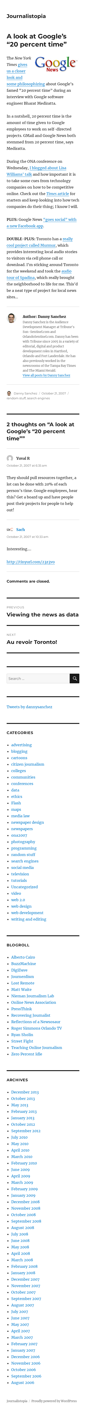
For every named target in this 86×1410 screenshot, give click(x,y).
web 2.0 (18, 900)
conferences (22, 783)
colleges (18, 770)
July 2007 (19, 1311)
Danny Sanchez (25, 393)
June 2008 (20, 1240)
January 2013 (22, 1118)
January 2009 (23, 1195)
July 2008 (19, 1234)
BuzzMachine (23, 963)
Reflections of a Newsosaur (35, 1021)
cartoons (19, 757)
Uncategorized (24, 887)
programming (24, 848)
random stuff (16, 398)
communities (23, 777)
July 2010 (19, 1137)
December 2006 (25, 1356)
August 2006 (22, 1382)
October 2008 (23, 1214)
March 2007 (22, 1337)
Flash (16, 803)
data (15, 790)
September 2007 (26, 1298)
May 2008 (20, 1247)
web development (27, 912)
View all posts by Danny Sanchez (46, 375)
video (16, 893)
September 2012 (26, 1131)
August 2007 (22, 1305)
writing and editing (28, 919)
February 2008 (24, 1266)
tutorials (19, 880)
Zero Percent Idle (26, 1054)
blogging (19, 751)
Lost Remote (22, 983)
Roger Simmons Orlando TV (36, 1028)
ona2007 (19, 835)
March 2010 (21, 1156)
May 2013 (19, 1105)
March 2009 (22, 1182)
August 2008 (22, 1227)
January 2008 (23, 1273)
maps (16, 809)
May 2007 (20, 1324)
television (20, 874)
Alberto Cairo (23, 957)
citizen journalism (27, 764)
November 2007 (25, 1285)
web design (21, 906)
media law (20, 816)
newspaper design (27, 822)
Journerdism (22, 976)
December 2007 (25, 1279)
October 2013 (23, 1098)
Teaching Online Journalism (36, 1047)
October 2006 (23, 1369)
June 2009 (20, 1169)
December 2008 (25, 1202)
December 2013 (25, 1092)
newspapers (22, 828)
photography (23, 841)
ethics (16, 796)
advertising (21, 745)
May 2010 (19, 1143)
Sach (20, 529)
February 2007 (24, 1344)
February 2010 (24, 1163)
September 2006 (26, 1376)
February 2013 (24, 1111)
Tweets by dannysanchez (29, 707)
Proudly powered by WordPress (54, 1401)
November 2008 (25, 1208)
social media (22, 867)
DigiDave (19, 970)
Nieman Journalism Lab (32, 996)
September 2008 (26, 1221)
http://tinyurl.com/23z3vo (31, 562)
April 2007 (20, 1331)
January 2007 (23, 1350)
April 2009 (20, 1176)
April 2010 (20, 1150)
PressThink (21, 1009)
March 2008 (22, 1260)
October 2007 (23, 1292)
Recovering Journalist (30, 1015)
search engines (38, 398)
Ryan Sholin (22, 1034)
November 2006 (26, 1363)
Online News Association (33, 1002)
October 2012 (23, 1124)
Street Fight (22, 1041)
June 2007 (20, 1318)
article (57, 193)
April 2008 (20, 1253)
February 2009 (24, 1189)
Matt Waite (21, 989)
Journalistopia (26, 16)
